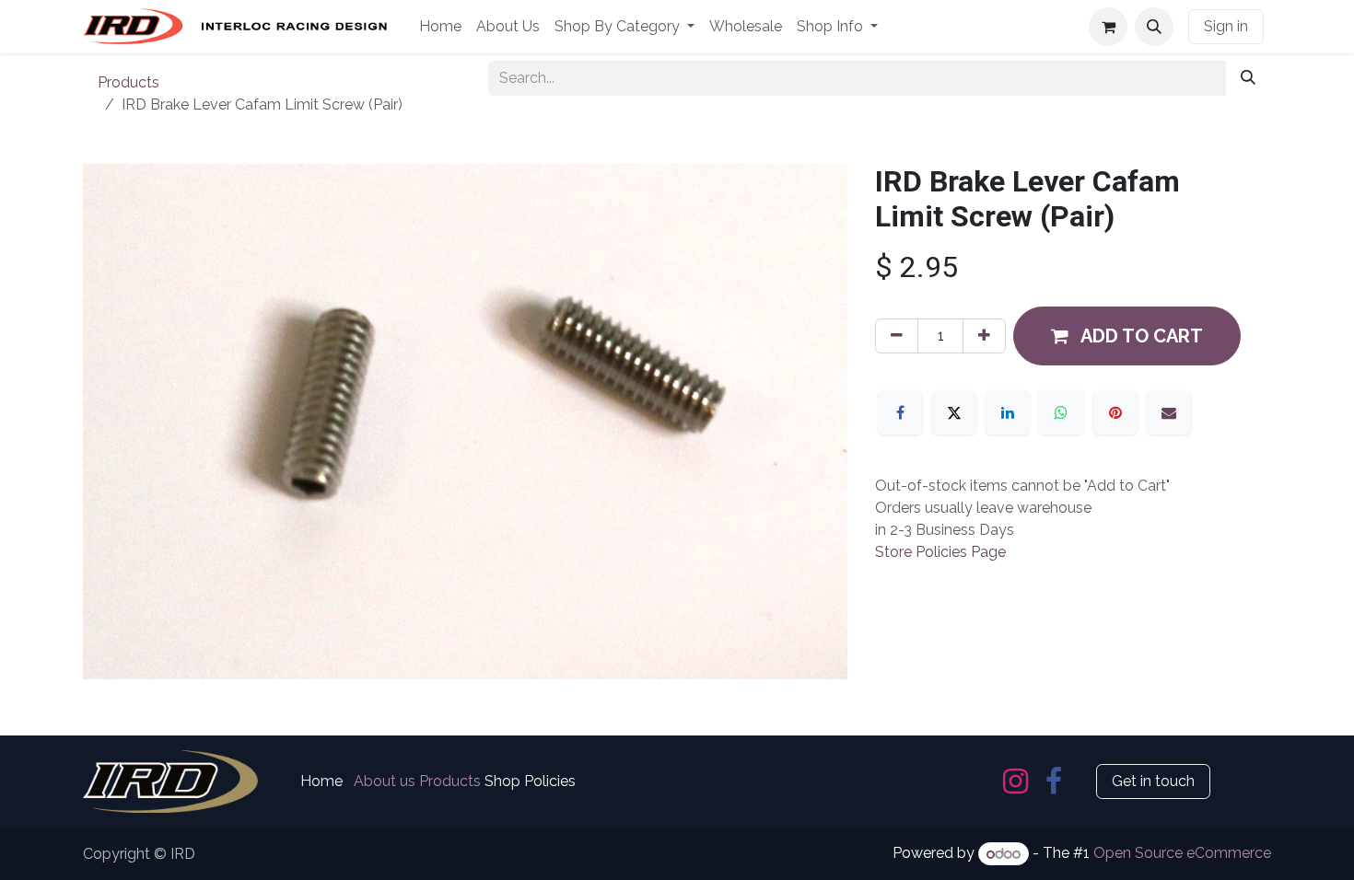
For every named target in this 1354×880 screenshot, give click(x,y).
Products (128, 82)
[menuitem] (440, 26)
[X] (954, 412)
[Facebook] (900, 412)
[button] (1154, 26)
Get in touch (1153, 781)
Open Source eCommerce (1182, 854)
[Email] (1169, 412)
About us (384, 781)
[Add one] (984, 335)
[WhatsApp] (1061, 412)
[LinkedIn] (1008, 412)
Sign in (1226, 26)
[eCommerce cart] (1108, 26)
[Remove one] (896, 335)
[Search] (1248, 78)
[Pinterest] (1115, 412)
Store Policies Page (940, 552)
